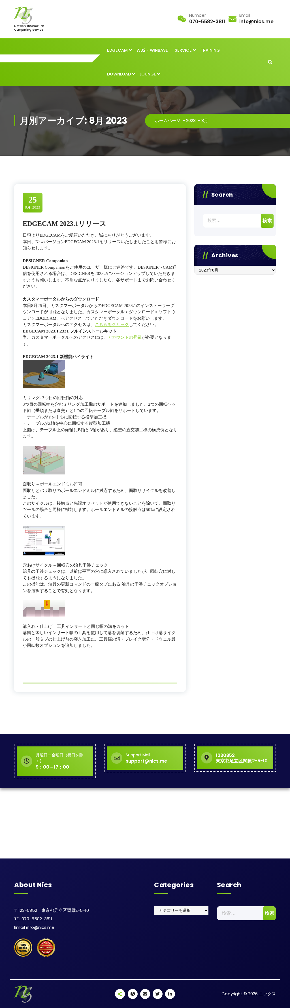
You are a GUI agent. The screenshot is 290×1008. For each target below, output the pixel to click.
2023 (191, 120)
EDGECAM (117, 50)
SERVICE (183, 50)
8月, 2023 (32, 202)
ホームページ (167, 120)
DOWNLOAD (119, 74)
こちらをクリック (112, 324)
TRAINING (210, 50)
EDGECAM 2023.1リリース (64, 223)
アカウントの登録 (125, 337)
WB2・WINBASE (152, 50)
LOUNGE (148, 74)
